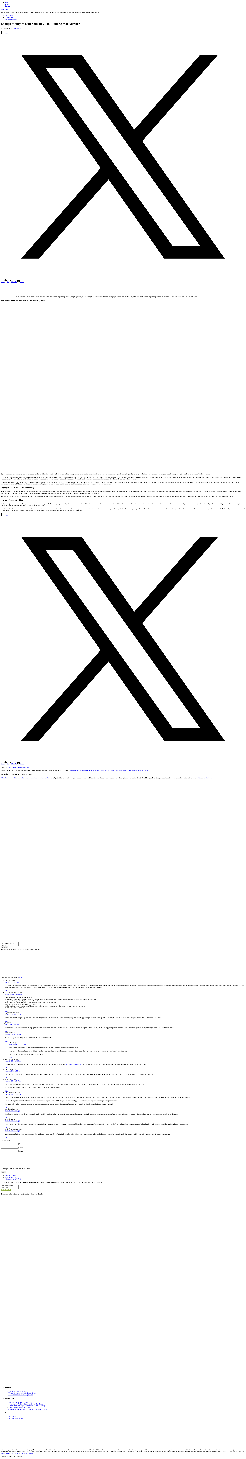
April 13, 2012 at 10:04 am (13, 1034)
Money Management (11, 19)
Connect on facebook (11, 1177)
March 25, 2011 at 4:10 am (13, 1061)
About (6, 4)
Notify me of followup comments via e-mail (16, 1169)
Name (21, 1144)
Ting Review (12, 1416)
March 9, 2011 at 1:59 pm (12, 1121)
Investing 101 (9, 17)
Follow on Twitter (10, 1175)
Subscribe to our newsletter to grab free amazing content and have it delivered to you (26, 778)
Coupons (7, 6)
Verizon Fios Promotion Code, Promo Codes (22, 1393)
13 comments (17, 28)
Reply (6, 990)
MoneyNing (4, 9)
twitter (199, 778)
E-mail (21, 1147)
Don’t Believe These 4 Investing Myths (20, 1402)
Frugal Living (9, 15)
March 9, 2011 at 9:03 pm (12, 1111)
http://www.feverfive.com (73, 1064)
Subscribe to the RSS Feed (13, 1179)
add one (21, 977)
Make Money (12, 767)
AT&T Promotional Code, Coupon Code (20, 1395)
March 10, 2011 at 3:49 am (13, 1081)
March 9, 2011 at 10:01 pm (13, 1094)
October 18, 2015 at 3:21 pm (13, 994)
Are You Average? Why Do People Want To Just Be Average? (27, 1406)
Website (21, 1151)
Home (6, 2)
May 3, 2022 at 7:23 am (12, 982)
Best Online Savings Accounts (17, 1391)
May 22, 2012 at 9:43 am (12, 1024)
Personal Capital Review (15, 1418)
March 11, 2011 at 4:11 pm (13, 1071)
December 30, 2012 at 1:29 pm (17, 1044)
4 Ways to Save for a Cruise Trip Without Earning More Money (27, 1409)
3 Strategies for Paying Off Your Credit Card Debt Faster (25, 1404)
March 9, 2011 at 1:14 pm (12, 1131)
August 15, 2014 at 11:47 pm (13, 1014)
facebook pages (208, 778)
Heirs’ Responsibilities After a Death (19, 1407)
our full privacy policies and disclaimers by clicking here (18, 1453)
